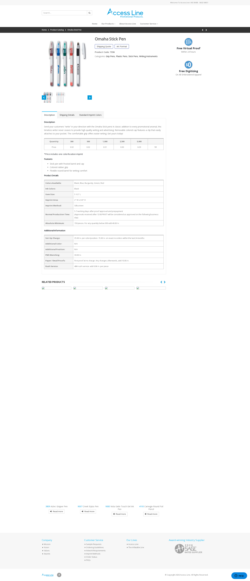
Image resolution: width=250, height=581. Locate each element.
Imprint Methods (93, 554)
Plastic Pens (121, 56)
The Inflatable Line (136, 547)
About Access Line (127, 24)
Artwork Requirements (96, 550)
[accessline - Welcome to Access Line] (125, 12)
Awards (47, 554)
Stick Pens (133, 56)
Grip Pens (110, 56)
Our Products (107, 24)
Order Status (91, 557)
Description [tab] (49, 115)
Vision (46, 547)
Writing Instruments (148, 56)
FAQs (88, 560)
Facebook (59, 575)
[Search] (89, 13)
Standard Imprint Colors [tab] (90, 115)
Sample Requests (93, 544)
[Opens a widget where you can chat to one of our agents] (239, 576)
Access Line (133, 544)
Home (94, 24)
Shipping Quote (104, 46)
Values (47, 550)
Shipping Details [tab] (67, 115)
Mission (47, 544)
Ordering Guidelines (95, 547)
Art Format (122, 46)
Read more (58, 511)
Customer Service (148, 24)
